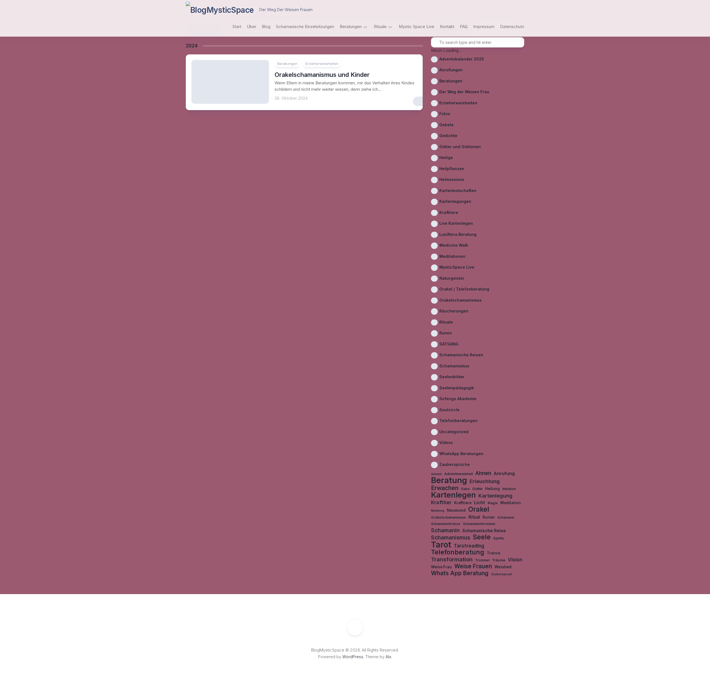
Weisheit (503, 566)
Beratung (449, 480)
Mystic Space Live (416, 26)
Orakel (478, 509)
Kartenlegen (453, 495)
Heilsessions (451, 179)
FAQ (464, 26)
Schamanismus (454, 366)
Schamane (505, 517)
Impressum (484, 26)
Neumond (456, 510)
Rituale (380, 26)
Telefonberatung (457, 552)
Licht (479, 502)
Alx (388, 656)
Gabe (465, 489)
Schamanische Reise (484, 530)
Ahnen (483, 473)
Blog (266, 26)
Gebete (446, 124)
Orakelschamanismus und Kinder (322, 74)
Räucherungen (453, 311)
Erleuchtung (485, 481)
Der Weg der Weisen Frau (464, 91)
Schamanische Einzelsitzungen (305, 26)
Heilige (446, 157)
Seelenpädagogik (456, 387)
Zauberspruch (501, 574)
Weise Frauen (473, 566)
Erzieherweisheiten (321, 63)
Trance (493, 553)
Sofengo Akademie (457, 398)
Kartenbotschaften (457, 190)
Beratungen (351, 26)
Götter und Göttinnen (460, 146)
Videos (446, 442)
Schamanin (445, 530)
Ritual (474, 517)
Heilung (492, 488)
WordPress (352, 656)
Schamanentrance (445, 524)
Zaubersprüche (454, 464)
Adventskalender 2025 (461, 59)
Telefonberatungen (458, 420)
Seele (482, 537)
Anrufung (504, 473)
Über (251, 26)
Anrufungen (451, 69)
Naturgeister (451, 278)
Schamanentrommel (479, 524)
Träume (498, 560)
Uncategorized (453, 431)
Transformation (452, 559)
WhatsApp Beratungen (461, 453)
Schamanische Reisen (461, 354)
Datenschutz (512, 26)
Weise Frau (441, 567)
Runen (445, 332)
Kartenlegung (495, 496)
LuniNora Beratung (457, 234)
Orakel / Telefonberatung (464, 289)
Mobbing (437, 511)
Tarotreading (469, 546)
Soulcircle (449, 409)
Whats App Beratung (459, 573)
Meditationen (452, 256)
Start (236, 26)
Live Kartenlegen (456, 223)
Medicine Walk (453, 245)
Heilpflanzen (451, 168)
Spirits (498, 538)
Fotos (444, 113)
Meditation (510, 503)
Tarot (441, 545)
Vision (515, 559)
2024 (191, 46)
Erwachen (444, 488)
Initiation (509, 489)
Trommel (482, 560)
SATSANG (448, 344)
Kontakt (447, 26)
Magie (493, 503)
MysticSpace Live (456, 267)
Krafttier (441, 502)
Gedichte (448, 135)
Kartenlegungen (455, 201)
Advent (436, 474)
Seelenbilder (452, 376)
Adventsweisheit (458, 474)
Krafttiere (448, 212)
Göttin (477, 489)
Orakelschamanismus (460, 300)
